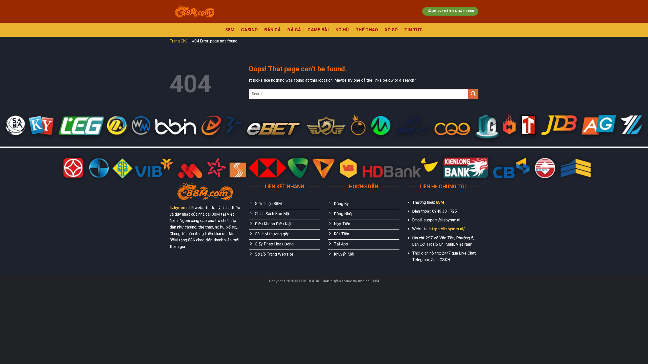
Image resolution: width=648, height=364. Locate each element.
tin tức (413, 29)
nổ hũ (342, 29)
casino (249, 29)
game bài (318, 29)
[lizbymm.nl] (195, 11)
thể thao (367, 29)
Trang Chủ (179, 41)
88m (229, 29)
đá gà (294, 29)
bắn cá (272, 29)
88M (440, 202)
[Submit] (473, 94)
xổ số (391, 29)
